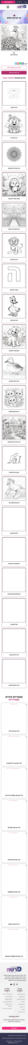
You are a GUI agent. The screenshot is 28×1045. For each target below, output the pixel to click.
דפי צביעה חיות (14, 731)
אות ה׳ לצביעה (14, 290)
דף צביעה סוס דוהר (14, 503)
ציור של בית (14, 138)
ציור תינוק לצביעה (14, 685)
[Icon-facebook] (21, 2)
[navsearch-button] (25, 2)
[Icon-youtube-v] (19, 2)
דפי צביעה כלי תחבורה (14, 763)
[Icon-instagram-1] (17, 2)
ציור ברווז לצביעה (14, 381)
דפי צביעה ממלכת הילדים (14, 795)
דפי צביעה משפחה (14, 892)
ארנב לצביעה (14, 533)
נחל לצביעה (14, 624)
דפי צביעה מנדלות (14, 860)
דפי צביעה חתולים (14, 411)
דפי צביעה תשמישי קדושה (14, 956)
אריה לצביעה (14, 259)
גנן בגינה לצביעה (14, 472)
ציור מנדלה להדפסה (14, 168)
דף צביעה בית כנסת (14, 229)
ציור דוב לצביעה (14, 655)
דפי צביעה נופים (14, 924)
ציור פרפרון (14, 107)
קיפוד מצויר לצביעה (14, 198)
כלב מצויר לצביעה (14, 351)
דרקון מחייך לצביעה (14, 563)
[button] (8, 7)
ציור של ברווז (14, 320)
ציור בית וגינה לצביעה (14, 442)
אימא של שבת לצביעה (14, 594)
